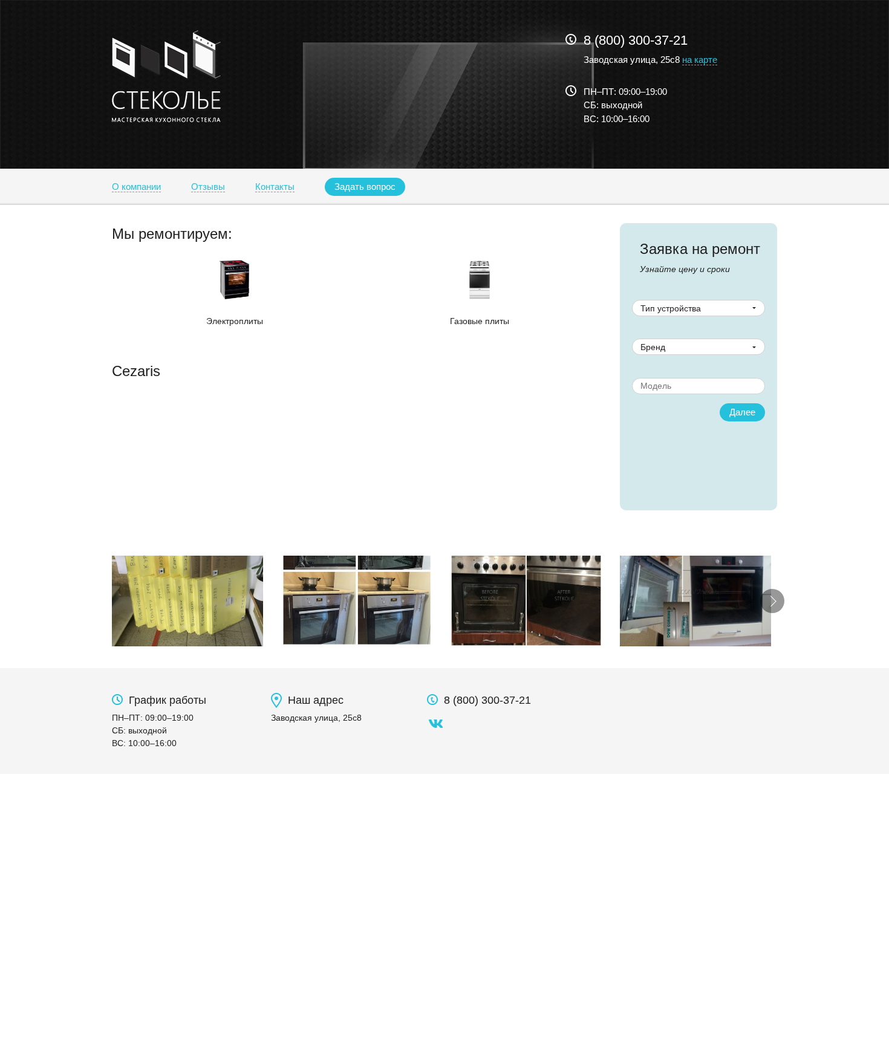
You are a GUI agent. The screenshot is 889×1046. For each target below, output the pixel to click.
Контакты (275, 186)
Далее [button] (742, 412)
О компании (136, 186)
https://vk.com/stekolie (436, 724)
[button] (365, 187)
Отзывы (208, 186)
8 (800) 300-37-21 (636, 40)
